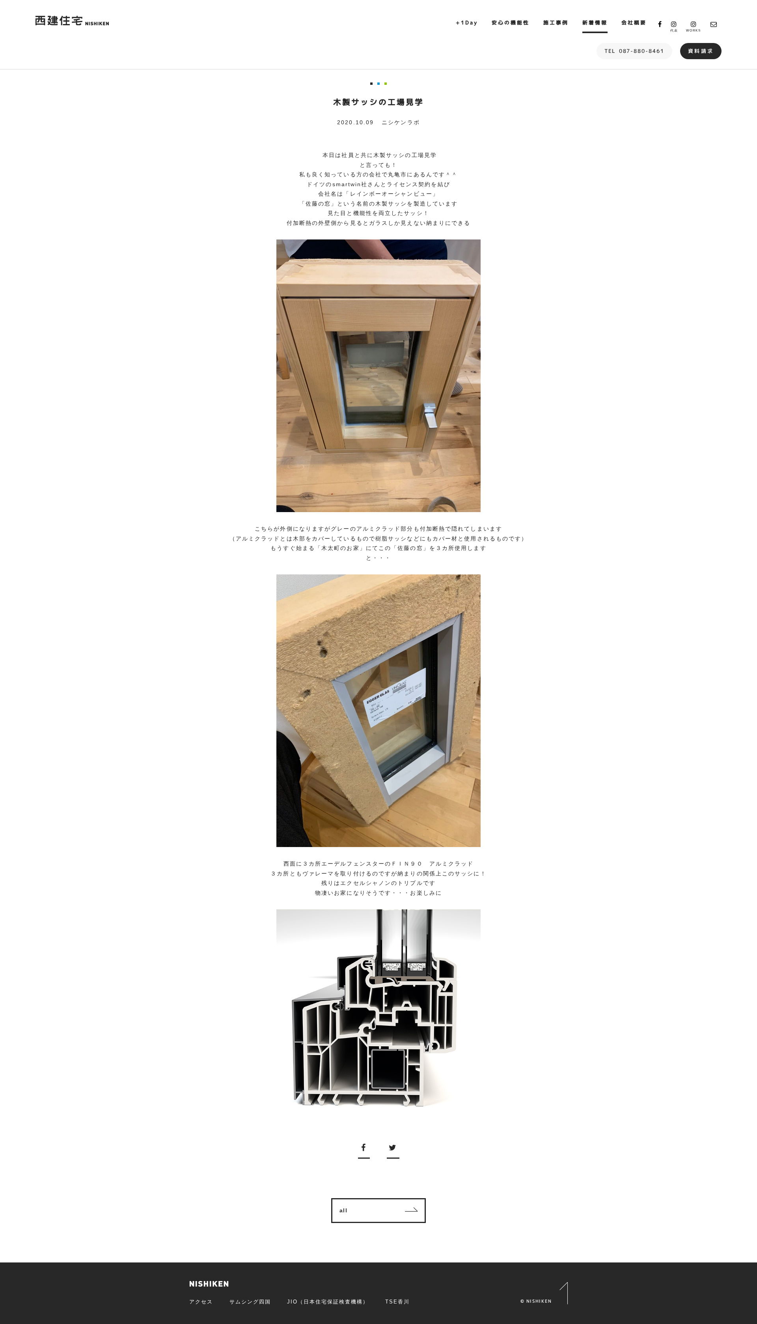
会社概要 (634, 22)
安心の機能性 (511, 22)
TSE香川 (397, 1302)
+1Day (467, 22)
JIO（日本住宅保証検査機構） (327, 1302)
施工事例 (556, 22)
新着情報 (595, 22)
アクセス (201, 1302)
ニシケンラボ (401, 122)
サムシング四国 (250, 1302)
